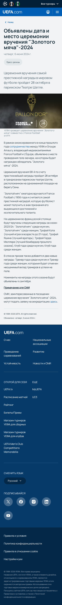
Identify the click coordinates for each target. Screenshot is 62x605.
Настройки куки (13, 559)
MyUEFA (37, 389)
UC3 (34, 397)
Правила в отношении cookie (21, 551)
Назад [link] (10, 22)
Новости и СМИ (42, 363)
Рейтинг (9, 405)
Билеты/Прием (12, 412)
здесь (53, 301)
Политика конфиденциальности (23, 543)
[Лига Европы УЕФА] (11, 3)
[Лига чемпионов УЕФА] (5, 3)
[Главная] (14, 332)
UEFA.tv (8, 389)
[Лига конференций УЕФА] (17, 3)
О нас (7, 340)
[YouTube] (8, 519)
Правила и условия (15, 535)
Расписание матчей (16, 397)
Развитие (38, 351)
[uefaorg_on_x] (8, 505)
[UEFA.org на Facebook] (21, 505)
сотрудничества (20, 146)
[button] (56, 12)
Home (12, 12)
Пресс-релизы (13, 62)
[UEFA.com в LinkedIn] (46, 505)
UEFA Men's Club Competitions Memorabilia (13, 448)
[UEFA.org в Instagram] (33, 505)
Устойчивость (12, 363)
